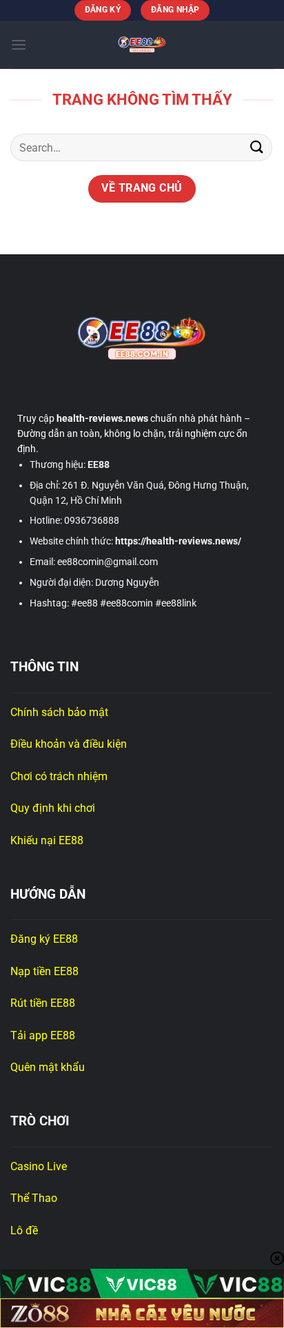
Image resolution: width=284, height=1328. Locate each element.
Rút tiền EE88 (44, 1003)
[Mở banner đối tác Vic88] (142, 1283)
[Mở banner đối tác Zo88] (142, 1313)
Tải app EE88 (42, 1035)
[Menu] (18, 44)
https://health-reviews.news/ (178, 540)
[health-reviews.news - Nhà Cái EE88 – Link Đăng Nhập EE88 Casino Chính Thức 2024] (142, 45)
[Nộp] (257, 147)
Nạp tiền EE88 (45, 971)
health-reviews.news (102, 418)
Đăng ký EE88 (44, 939)
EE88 (99, 464)
